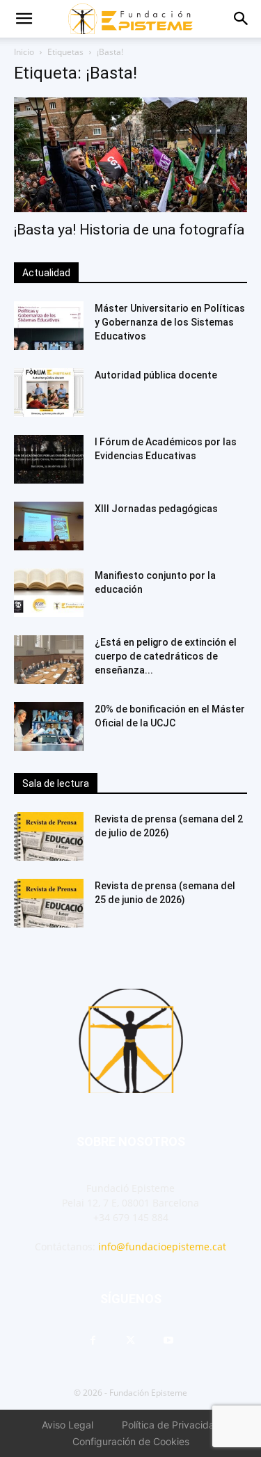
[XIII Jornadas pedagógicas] (49, 526)
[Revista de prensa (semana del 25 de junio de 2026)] (49, 903)
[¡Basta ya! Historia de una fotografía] (130, 154)
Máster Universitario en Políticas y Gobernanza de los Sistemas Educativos (170, 322)
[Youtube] (168, 1341)
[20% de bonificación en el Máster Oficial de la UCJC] (49, 726)
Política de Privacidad (171, 1425)
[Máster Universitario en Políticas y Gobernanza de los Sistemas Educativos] (49, 325)
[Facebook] (93, 1341)
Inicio (24, 52)
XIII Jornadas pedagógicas (156, 508)
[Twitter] (131, 1341)
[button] (23, 19)
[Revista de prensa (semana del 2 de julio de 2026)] (49, 836)
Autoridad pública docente (156, 375)
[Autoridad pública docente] (49, 392)
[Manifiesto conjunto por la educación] (49, 592)
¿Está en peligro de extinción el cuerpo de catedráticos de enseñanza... (166, 656)
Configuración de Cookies (130, 1441)
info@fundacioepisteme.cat (162, 1246)
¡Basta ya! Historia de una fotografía (129, 229)
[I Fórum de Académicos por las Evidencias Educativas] (49, 459)
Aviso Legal (67, 1425)
